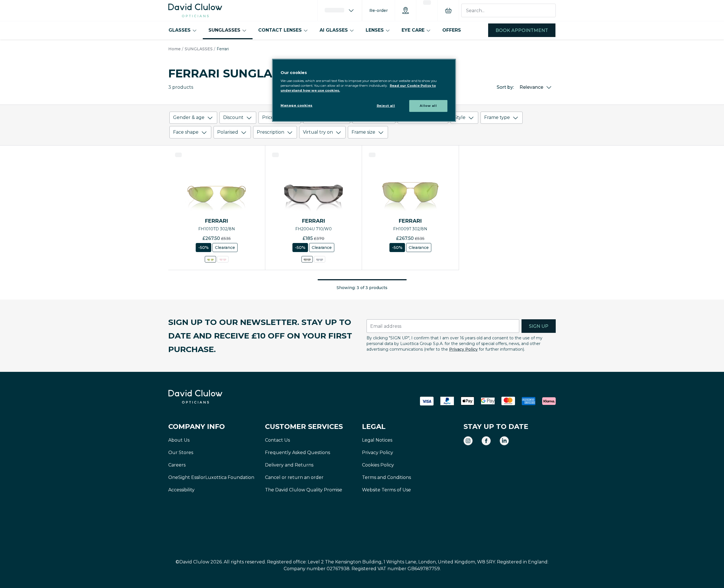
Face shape (186, 132)
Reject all (386, 106)
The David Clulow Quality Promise (303, 489)
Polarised (227, 132)
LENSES (375, 30)
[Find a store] (405, 10)
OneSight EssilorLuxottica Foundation (211, 477)
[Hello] (339, 10)
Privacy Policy (463, 349)
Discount (233, 117)
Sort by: (505, 87)
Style (460, 117)
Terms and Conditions (386, 477)
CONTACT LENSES (280, 30)
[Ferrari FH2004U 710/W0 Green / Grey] (307, 259)
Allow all (428, 106)
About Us (178, 440)
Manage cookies (297, 105)
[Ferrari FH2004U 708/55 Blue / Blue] (319, 259)
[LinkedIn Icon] (504, 440)
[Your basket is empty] (448, 10)
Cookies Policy (378, 465)
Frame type (497, 117)
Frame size (363, 132)
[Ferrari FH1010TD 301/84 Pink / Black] (223, 259)
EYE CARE (413, 30)
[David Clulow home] (210, 397)
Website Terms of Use (386, 489)
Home (174, 48)
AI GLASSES (334, 30)
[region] (364, 90)
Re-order (378, 10)
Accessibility (181, 489)
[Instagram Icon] (468, 440)
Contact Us (277, 440)
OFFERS (451, 30)
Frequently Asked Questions (297, 452)
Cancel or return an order (294, 477)
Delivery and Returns (289, 465)
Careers (177, 465)
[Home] (195, 10)
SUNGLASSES (224, 30)
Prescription (270, 132)
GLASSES (180, 30)
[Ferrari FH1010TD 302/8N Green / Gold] (210, 259)
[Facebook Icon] (486, 440)
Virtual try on (318, 132)
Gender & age (188, 117)
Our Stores (180, 452)
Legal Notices (377, 440)
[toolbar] (362, 126)
